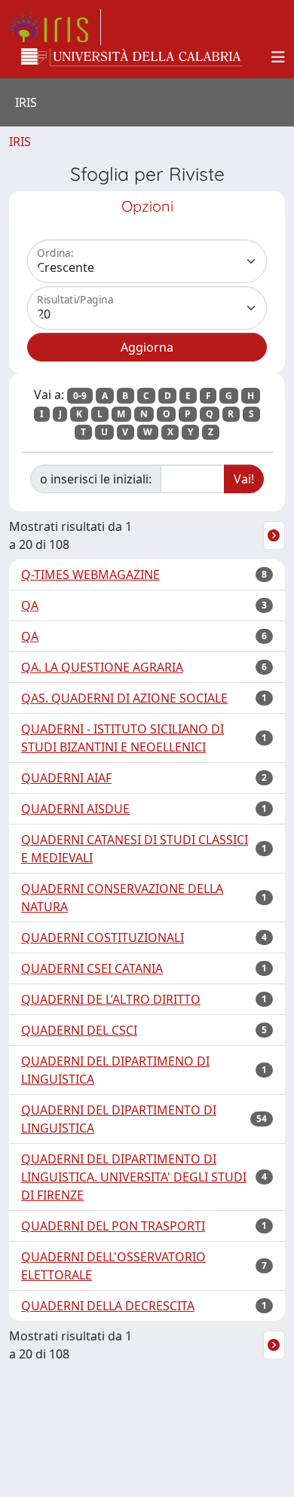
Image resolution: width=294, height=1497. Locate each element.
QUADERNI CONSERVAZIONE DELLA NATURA (122, 897)
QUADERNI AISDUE (75, 808)
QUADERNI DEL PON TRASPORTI (113, 1226)
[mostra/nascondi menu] (278, 57)
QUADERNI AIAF (66, 778)
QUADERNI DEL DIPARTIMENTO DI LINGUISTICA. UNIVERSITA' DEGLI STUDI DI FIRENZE (134, 1177)
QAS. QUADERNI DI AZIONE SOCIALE (124, 698)
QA (29, 605)
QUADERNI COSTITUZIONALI (102, 937)
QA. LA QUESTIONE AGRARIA (102, 667)
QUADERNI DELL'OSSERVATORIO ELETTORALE (113, 1266)
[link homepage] (55, 27)
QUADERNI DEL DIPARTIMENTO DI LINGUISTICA (118, 1119)
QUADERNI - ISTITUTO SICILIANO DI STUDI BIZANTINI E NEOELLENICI (122, 738)
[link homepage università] (132, 57)
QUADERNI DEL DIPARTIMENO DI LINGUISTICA (115, 1070)
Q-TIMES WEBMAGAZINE (90, 574)
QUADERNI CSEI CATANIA (92, 968)
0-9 (80, 395)
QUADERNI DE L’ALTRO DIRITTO (111, 999)
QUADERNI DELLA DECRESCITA (107, 1305)
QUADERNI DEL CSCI (79, 1030)
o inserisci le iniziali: (96, 479)
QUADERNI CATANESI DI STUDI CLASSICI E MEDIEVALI (134, 848)
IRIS (20, 141)
